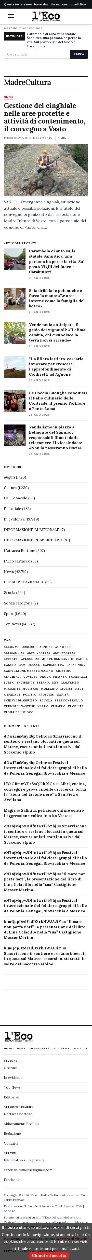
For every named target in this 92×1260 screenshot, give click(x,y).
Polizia (29, 694)
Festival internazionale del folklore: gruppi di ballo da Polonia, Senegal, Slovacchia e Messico (45, 768)
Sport (9, 613)
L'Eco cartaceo (17, 561)
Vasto (43, 706)
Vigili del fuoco (19, 712)
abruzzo (29, 647)
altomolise (14, 653)
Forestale (78, 676)
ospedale (12, 694)
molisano (49, 688)
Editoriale (12, 508)
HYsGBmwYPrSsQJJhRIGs (29, 783)
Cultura (10, 487)
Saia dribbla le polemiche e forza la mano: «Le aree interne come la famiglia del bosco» (57, 298)
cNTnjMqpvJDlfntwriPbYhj (30, 826)
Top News (61, 1048)
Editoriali (11, 1097)
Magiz (9, 810)
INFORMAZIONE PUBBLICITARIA (33, 540)
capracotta (53, 665)
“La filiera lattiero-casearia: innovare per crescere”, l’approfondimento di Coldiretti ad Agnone (56, 366)
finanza (60, 676)
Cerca (79, 54)
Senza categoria (18, 603)
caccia (82, 659)
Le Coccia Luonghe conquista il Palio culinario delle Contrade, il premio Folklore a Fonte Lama (58, 400)
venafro (58, 706)
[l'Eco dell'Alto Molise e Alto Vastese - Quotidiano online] (46, 16)
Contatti (11, 1143)
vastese (28, 706)
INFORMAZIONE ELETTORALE (31, 529)
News (8, 97)
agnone (46, 647)
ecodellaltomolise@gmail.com (28, 1170)
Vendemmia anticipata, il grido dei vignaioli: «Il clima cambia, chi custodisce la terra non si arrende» (57, 332)
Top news (12, 624)
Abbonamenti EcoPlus (21, 1124)
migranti (12, 688)
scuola (46, 700)
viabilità (76, 706)
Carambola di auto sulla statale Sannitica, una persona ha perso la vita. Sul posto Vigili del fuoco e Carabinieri (54, 40)
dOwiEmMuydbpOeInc (25, 736)
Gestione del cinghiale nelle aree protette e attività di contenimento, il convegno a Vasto (44, 117)
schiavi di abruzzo (20, 700)
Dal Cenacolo (15, 498)
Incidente (26, 682)
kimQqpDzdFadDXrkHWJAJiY (32, 921)
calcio (10, 665)
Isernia (43, 682)
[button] (11, 16)
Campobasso (29, 665)
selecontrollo (69, 700)
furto (9, 682)
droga (45, 676)
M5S (55, 682)
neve (79, 688)
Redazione (12, 1133)
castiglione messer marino (28, 670)
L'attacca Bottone (19, 550)
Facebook (12, 1180)
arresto (11, 659)
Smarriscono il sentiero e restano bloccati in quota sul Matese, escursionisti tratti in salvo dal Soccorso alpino (45, 959)
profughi (47, 694)
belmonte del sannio (54, 659)
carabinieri (76, 665)
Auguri (9, 477)
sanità (63, 694)
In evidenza (14, 519)
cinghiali (12, 676)
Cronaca (10, 1068)
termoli (11, 706)
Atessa (27, 659)
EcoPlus (80, 1048)
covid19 (30, 676)
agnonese (64, 647)
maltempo (70, 682)
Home (8, 1048)
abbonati (12, 647)
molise (66, 688)
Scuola (9, 592)
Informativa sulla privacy (24, 1160)
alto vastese (39, 653)
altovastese (64, 653)
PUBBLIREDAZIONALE (24, 582)
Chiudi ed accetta (49, 1255)
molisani (31, 688)
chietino (64, 670)
